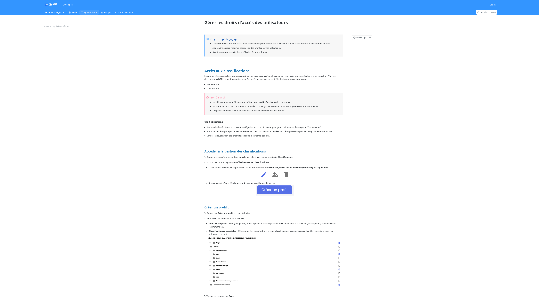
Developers (68, 4)
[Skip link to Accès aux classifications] (202, 71)
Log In (493, 4)
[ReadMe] (62, 26)
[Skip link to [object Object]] (202, 151)
